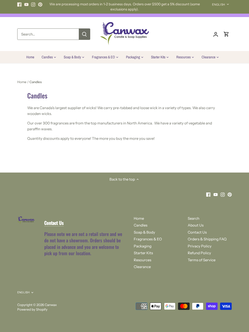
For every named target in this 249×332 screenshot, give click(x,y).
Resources (142, 260)
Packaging (142, 246)
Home (139, 218)
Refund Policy (199, 253)
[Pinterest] (40, 4)
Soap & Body (144, 232)
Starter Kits (143, 253)
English (218, 4)
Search (193, 218)
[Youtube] (26, 4)
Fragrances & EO (148, 239)
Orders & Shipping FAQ (207, 239)
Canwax (51, 305)
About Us (196, 225)
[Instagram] (33, 4)
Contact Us (197, 232)
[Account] (215, 34)
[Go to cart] (226, 34)
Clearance (142, 266)
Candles (140, 225)
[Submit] (84, 34)
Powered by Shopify (32, 309)
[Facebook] (19, 4)
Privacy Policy (200, 246)
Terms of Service (201, 260)
